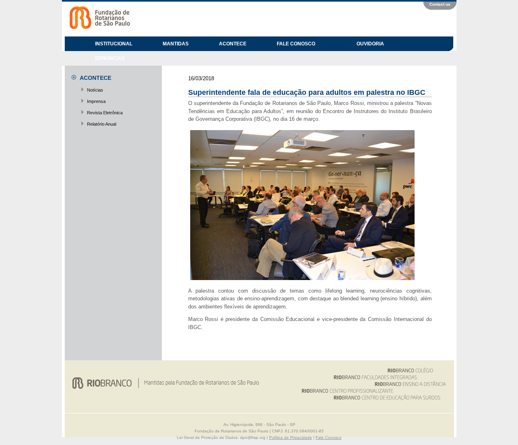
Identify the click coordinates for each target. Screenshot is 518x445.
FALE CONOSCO (296, 43)
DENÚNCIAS (110, 58)
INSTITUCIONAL (113, 43)
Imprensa (96, 101)
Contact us (439, 4)
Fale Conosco (329, 437)
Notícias (95, 90)
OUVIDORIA (370, 43)
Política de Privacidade (290, 437)
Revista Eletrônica (105, 112)
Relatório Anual (101, 124)
